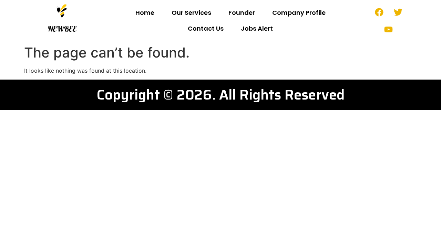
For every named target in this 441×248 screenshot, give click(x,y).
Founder (241, 12)
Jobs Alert (257, 28)
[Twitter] (398, 12)
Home (144, 12)
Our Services (191, 12)
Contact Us (206, 28)
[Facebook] (379, 12)
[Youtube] (388, 29)
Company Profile (299, 12)
